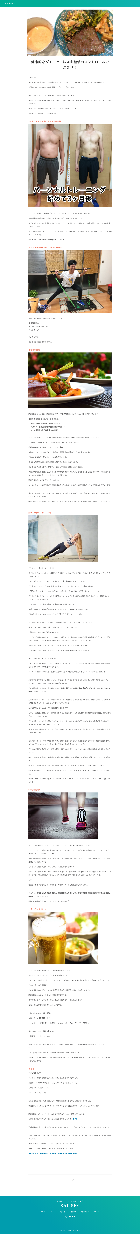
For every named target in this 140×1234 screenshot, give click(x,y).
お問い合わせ (85, 1212)
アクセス (96, 1212)
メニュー (52, 1212)
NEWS (43, 1212)
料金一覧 (62, 1212)
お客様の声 (73, 1212)
